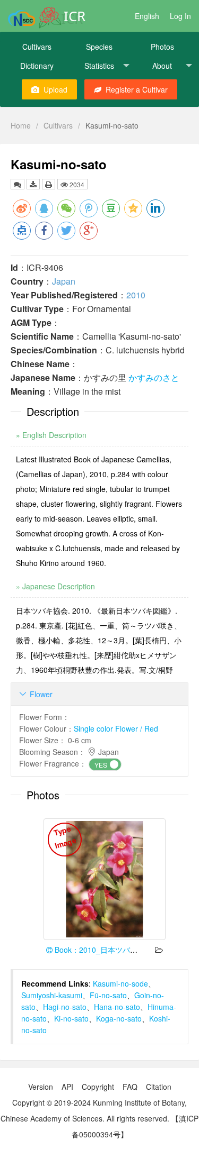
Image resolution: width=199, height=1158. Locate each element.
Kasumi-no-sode (120, 983)
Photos (162, 46)
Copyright (98, 1086)
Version (40, 1086)
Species (99, 46)
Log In (180, 16)
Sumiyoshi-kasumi (51, 995)
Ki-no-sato (71, 1018)
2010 (135, 295)
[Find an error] (17, 184)
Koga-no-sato (119, 1018)
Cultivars (36, 46)
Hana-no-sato (117, 1006)
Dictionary (37, 65)
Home (21, 125)
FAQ (130, 1086)
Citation (158, 1086)
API (67, 1086)
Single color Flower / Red (116, 728)
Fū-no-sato (108, 995)
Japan (63, 281)
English (147, 16)
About (162, 65)
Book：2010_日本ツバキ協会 (102, 949)
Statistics (99, 65)
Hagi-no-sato (64, 1006)
